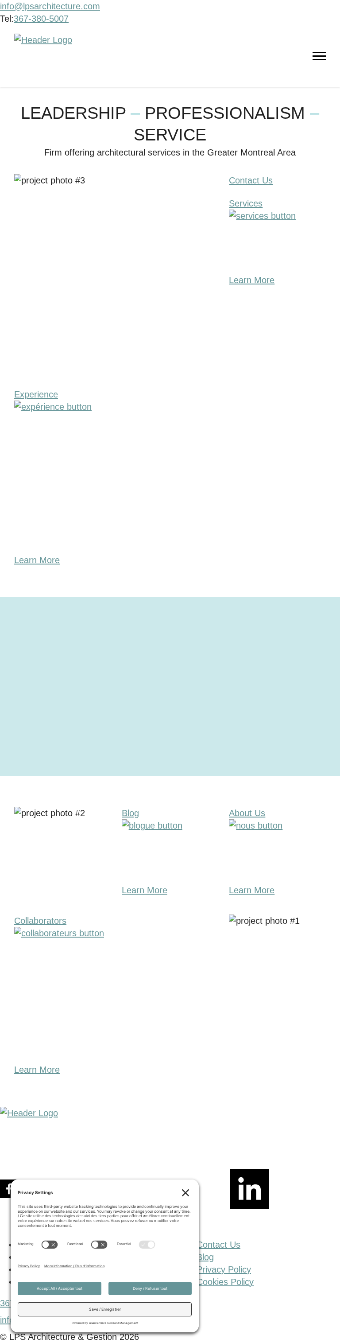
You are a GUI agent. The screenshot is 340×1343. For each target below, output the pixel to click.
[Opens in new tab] (285, 1190)
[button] (324, 1323)
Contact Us (218, 1245)
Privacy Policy (224, 1269)
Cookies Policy (225, 1282)
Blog (205, 1257)
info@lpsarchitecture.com (50, 6)
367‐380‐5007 (41, 18)
